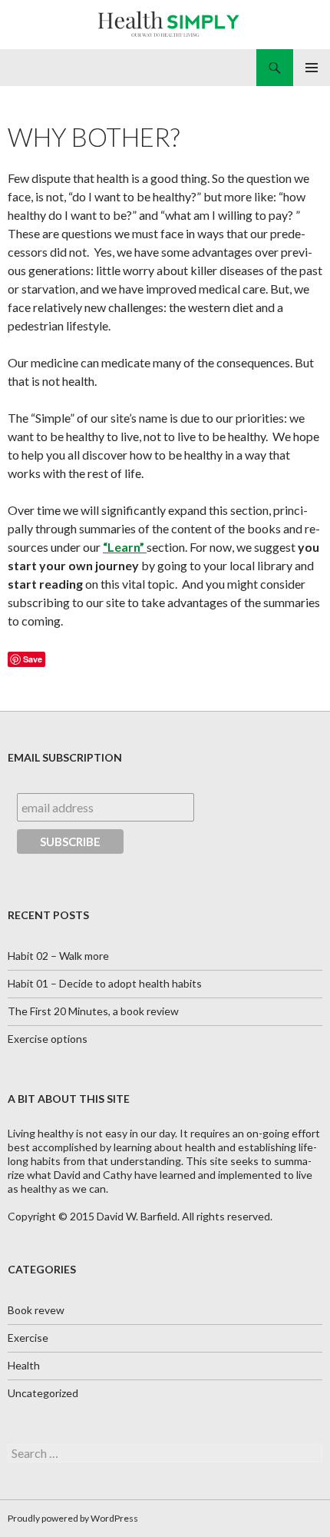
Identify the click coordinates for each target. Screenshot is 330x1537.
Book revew (36, 1309)
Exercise (28, 1337)
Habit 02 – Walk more (58, 955)
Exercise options (47, 1038)
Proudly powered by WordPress (73, 1518)
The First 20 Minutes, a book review (93, 1010)
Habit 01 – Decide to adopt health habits (105, 983)
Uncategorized (43, 1392)
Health (24, 1365)
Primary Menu (311, 67)
